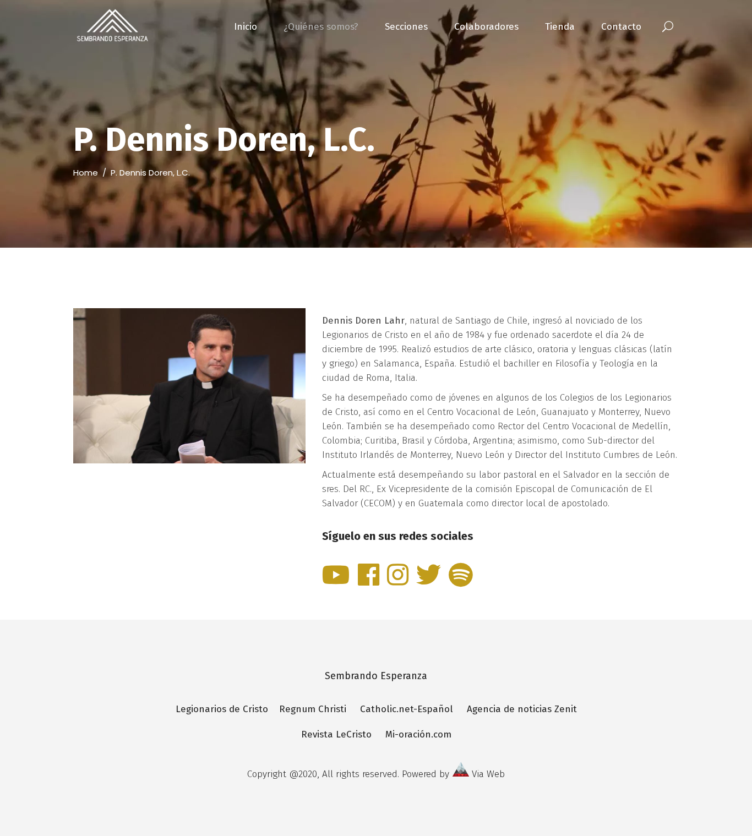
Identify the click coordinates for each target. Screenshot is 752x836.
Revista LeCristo (336, 734)
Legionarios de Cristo (227, 709)
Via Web (488, 774)
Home (85, 172)
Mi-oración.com (418, 734)
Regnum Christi (312, 709)
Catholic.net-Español (406, 709)
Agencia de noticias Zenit (522, 709)
